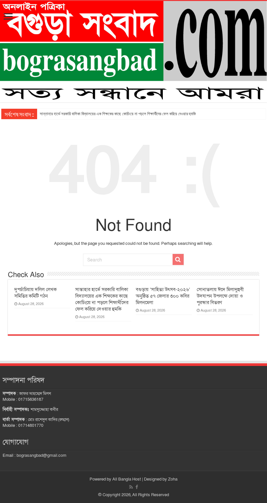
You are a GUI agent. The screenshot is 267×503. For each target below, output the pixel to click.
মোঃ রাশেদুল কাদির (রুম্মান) (48, 420)
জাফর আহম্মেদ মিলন (35, 394)
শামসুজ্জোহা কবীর (44, 409)
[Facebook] (137, 487)
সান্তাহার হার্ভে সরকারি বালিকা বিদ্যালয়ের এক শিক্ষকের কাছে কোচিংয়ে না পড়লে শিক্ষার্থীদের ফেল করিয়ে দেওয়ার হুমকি (118, 113)
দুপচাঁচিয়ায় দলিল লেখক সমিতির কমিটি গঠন (35, 292)
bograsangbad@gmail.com (41, 455)
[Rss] (131, 487)
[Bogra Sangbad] (133, 51)
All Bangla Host (126, 479)
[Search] (178, 259)
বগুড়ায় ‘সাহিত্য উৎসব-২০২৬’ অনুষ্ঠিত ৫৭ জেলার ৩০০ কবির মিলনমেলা (163, 296)
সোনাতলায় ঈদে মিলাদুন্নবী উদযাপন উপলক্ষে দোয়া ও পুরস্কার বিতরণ (220, 296)
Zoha (172, 479)
